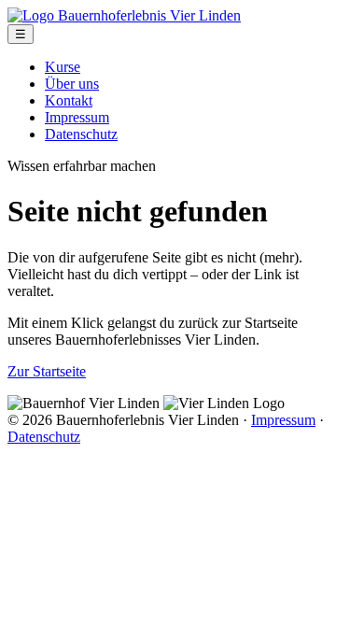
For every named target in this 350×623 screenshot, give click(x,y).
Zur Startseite (46, 371)
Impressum (77, 117)
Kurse (62, 67)
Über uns (72, 84)
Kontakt (68, 100)
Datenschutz (81, 134)
